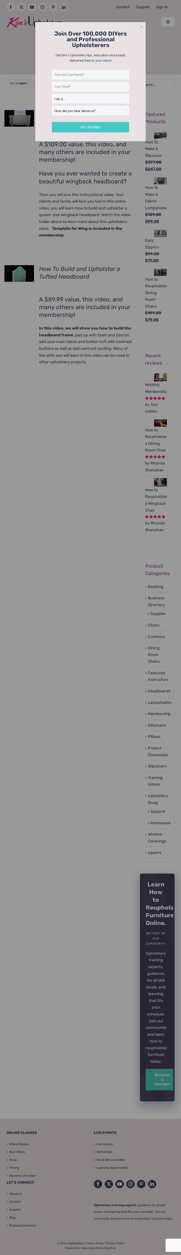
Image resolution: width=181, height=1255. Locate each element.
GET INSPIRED (90, 127)
